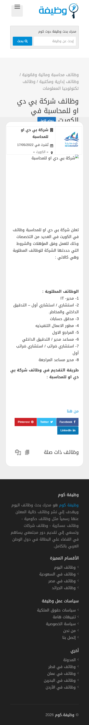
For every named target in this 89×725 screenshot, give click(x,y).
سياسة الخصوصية (61, 624)
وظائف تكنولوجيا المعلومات (51, 85)
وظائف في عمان (61, 674)
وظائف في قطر (62, 667)
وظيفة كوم (69, 505)
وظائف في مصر (62, 582)
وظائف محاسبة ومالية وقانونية (50, 75)
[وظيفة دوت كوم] (51, 11)
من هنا (73, 411)
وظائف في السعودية (57, 575)
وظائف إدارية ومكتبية (59, 81)
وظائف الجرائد (64, 588)
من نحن (69, 631)
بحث (21, 41)
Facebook (66, 422)
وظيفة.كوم (64, 714)
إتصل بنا (69, 638)
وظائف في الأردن (61, 688)
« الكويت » (40, 152)
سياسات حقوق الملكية (56, 611)
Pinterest (24, 422)
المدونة (69, 660)
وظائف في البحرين (60, 681)
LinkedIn (65, 430)
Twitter (44, 422)
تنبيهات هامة (64, 618)
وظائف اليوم (65, 568)
